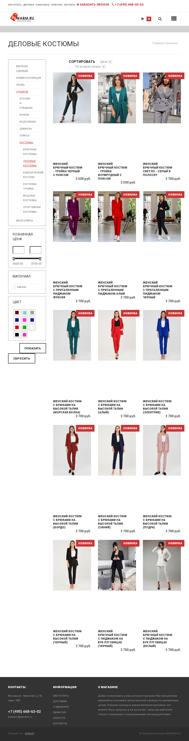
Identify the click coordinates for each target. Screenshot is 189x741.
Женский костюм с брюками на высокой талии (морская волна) (67, 407)
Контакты (69, 5)
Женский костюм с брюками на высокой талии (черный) (67, 637)
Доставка (28, 5)
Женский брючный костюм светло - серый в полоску (157, 169)
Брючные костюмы (30, 152)
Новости (59, 718)
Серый (32, 313)
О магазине (42, 5)
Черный (17, 335)
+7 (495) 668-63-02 (24, 711)
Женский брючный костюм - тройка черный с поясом (67, 169)
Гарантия (56, 5)
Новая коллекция (28, 77)
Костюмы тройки (30, 186)
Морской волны (25, 313)
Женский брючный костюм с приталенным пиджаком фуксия (67, 290)
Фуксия (25, 320)
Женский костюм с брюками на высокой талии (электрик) (157, 407)
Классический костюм (32, 175)
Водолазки (28, 121)
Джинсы (26, 128)
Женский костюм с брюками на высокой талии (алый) (112, 407)
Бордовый (17, 313)
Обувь (20, 84)
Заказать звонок (94, 4)
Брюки (24, 114)
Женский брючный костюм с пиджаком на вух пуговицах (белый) (157, 639)
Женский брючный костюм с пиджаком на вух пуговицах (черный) (112, 639)
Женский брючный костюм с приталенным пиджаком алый (112, 288)
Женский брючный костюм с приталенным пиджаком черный (157, 290)
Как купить (14, 5)
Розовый (25, 335)
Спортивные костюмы (32, 209)
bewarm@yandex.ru (20, 716)
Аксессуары (24, 220)
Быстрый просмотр (72, 154)
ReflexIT (30, 733)
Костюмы (26, 142)
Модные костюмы (30, 198)
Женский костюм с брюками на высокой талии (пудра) (157, 522)
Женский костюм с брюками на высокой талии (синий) (112, 522)
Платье (25, 135)
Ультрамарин (17, 320)
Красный (17, 327)
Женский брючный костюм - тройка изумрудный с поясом (112, 171)
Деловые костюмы (30, 163)
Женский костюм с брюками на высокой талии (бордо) (67, 522)
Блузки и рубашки (26, 103)
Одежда (22, 91)
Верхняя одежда (22, 69)
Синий (32, 320)
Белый (32, 327)
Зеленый (25, 327)
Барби (21, 287)
